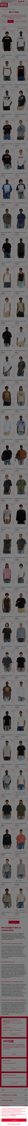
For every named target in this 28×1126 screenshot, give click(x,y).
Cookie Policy (13, 1115)
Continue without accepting (14, 1123)
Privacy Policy (5, 1115)
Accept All (14, 1120)
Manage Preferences (16, 1114)
